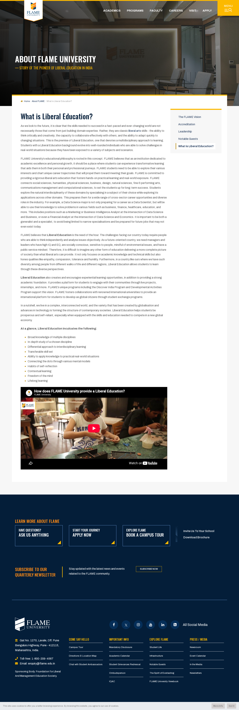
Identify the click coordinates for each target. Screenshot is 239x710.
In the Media (196, 664)
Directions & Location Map (83, 656)
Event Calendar (198, 656)
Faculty (156, 10)
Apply (207, 10)
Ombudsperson (117, 673)
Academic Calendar (119, 656)
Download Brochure (196, 537)
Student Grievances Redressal (124, 664)
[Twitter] (126, 625)
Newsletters (196, 673)
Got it (231, 706)
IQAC (112, 681)
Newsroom (195, 647)
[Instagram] (138, 625)
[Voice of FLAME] (175, 625)
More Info (218, 706)
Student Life (156, 647)
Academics (112, 10)
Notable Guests (188, 138)
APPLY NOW (86, 533)
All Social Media (195, 625)
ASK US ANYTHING (34, 533)
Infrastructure (156, 656)
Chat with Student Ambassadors (86, 664)
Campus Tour (76, 647)
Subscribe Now (149, 569)
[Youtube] (150, 625)
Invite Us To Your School (198, 531)
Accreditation (186, 124)
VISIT (192, 10)
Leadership (185, 131)
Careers (176, 10)
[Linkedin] (162, 625)
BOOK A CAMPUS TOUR (145, 533)
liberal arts (134, 130)
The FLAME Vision (189, 116)
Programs (135, 10)
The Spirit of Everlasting (162, 673)
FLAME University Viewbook (164, 681)
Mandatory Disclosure (120, 647)
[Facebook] (114, 625)
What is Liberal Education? (196, 146)
